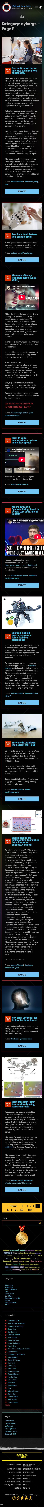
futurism (8, 1259)
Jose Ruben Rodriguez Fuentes (19, 413)
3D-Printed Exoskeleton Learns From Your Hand (24, 744)
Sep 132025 (8, 71)
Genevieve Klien (13, 1321)
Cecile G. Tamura (14, 1360)
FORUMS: (17, 1488)
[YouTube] (26, 1498)
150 (21, 1210)
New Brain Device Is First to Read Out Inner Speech (24, 1019)
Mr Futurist (9, 1426)
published (9, 1147)
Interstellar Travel (17, 1262)
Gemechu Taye (13, 1340)
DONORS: (15, 1475)
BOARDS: (25, 1475)
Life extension (36, 1261)
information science (10, 1183)
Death (23, 1256)
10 (8, 1210)
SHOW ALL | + (8, 1405)
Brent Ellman (12, 1385)
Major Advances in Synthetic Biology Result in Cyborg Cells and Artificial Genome (25, 510)
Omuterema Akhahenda (17, 181)
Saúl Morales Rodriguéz (17, 693)
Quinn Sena (12, 1329)
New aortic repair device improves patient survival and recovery (24, 70)
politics (31, 1264)
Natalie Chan (12, 1377)
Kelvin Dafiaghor (14, 1343)
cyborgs (36, 181)
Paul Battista (12, 1338)
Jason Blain (12, 1394)
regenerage (9, 1267)
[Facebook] (14, 1498)
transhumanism (27, 1183)
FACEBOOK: (9, 1464)
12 (15, 1210)
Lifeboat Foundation (17, 1495)
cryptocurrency (15, 1256)
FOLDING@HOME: (9, 1481)
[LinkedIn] (22, 1498)
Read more (22, 191)
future (40, 1256)
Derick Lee (11, 1366)
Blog (22, 17)
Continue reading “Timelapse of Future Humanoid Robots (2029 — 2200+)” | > (19, 405)
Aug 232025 (8, 636)
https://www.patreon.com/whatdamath (21, 565)
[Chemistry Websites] (22, 1236)
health (6, 184)
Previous (13, 1206)
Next (30, 1210)
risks (30, 1267)
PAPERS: (25, 1485)
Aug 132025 (8, 1104)
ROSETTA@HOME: (9, 1485)
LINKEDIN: (9, 1469)
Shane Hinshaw (13, 1371)
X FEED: (10, 1472)
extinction (35, 1256)
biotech (16, 1253)
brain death (5, 1256)
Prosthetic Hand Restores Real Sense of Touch (24, 235)
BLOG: (24, 1472)
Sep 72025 (8, 278)
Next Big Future (10, 1429)
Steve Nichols (14, 1039)
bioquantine (38, 1250)
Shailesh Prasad (14, 1335)
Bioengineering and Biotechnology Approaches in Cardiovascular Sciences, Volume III (25, 841)
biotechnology (25, 1253)
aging (5, 1250)
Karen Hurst (12, 1346)
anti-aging (20, 1250)
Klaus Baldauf (13, 1357)
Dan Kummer (12, 1352)
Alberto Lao (12, 1369)
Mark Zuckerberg (11, 1302)
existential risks (29, 1256)
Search (39, 1222)
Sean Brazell (12, 1380)
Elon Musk (8, 1296)
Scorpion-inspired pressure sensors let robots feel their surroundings (22, 636)
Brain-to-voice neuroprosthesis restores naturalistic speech (24, 440)
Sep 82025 (7, 236)
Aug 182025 (8, 841)
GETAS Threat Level (22, 1457)
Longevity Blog (10, 1423)
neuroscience (28, 1039)
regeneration (19, 1267)
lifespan (9, 1264)
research (26, 1267)
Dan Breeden (14, 253)
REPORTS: (25, 1478)
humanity (32, 1259)
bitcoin (32, 1253)
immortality (7, 1261)
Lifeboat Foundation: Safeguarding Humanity (17, 7)
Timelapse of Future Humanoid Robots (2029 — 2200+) (25, 278)
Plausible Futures (11, 1431)
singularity (33, 1267)
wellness (35, 1269)
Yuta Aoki (13, 484)
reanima (35, 1265)
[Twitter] (18, 1498)
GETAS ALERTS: (27, 1469)
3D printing (27, 789)
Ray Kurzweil (9, 1294)
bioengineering (33, 575)
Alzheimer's (13, 1250)
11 (11, 1210)
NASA (22, 1265)
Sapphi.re (37, 1495)
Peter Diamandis (11, 1289)
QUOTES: (25, 1488)
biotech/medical (29, 181)
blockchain (38, 1253)
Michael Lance (13, 1391)
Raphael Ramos (13, 1374)
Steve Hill (11, 1383)
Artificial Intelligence (29, 1250)
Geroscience (9, 1421)
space (38, 1267)
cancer (10, 1256)
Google (12, 1259)
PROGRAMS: (26, 1481)
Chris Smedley (13, 1402)
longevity (17, 1264)
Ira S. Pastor (12, 1400)
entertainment (9, 415)
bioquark (8, 1253)
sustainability (9, 1270)
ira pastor (25, 1261)
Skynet (7, 1300)
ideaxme (37, 1259)
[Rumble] (30, 1498)
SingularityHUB (10, 1434)
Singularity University (12, 1298)
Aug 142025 (8, 1019)
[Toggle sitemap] (36, 7)
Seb (9, 1388)
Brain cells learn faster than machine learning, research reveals (23, 1104)
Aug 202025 (8, 744)
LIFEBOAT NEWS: (27, 1464)
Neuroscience (26, 1264)
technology (16, 1270)
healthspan (25, 1258)
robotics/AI (16, 415)
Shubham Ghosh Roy (15, 1326)
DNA (6, 1292)
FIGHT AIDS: (11, 1478)
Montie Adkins (13, 1397)
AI (9, 1250)
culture (20, 1256)
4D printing (9, 1287)
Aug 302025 (8, 440)
